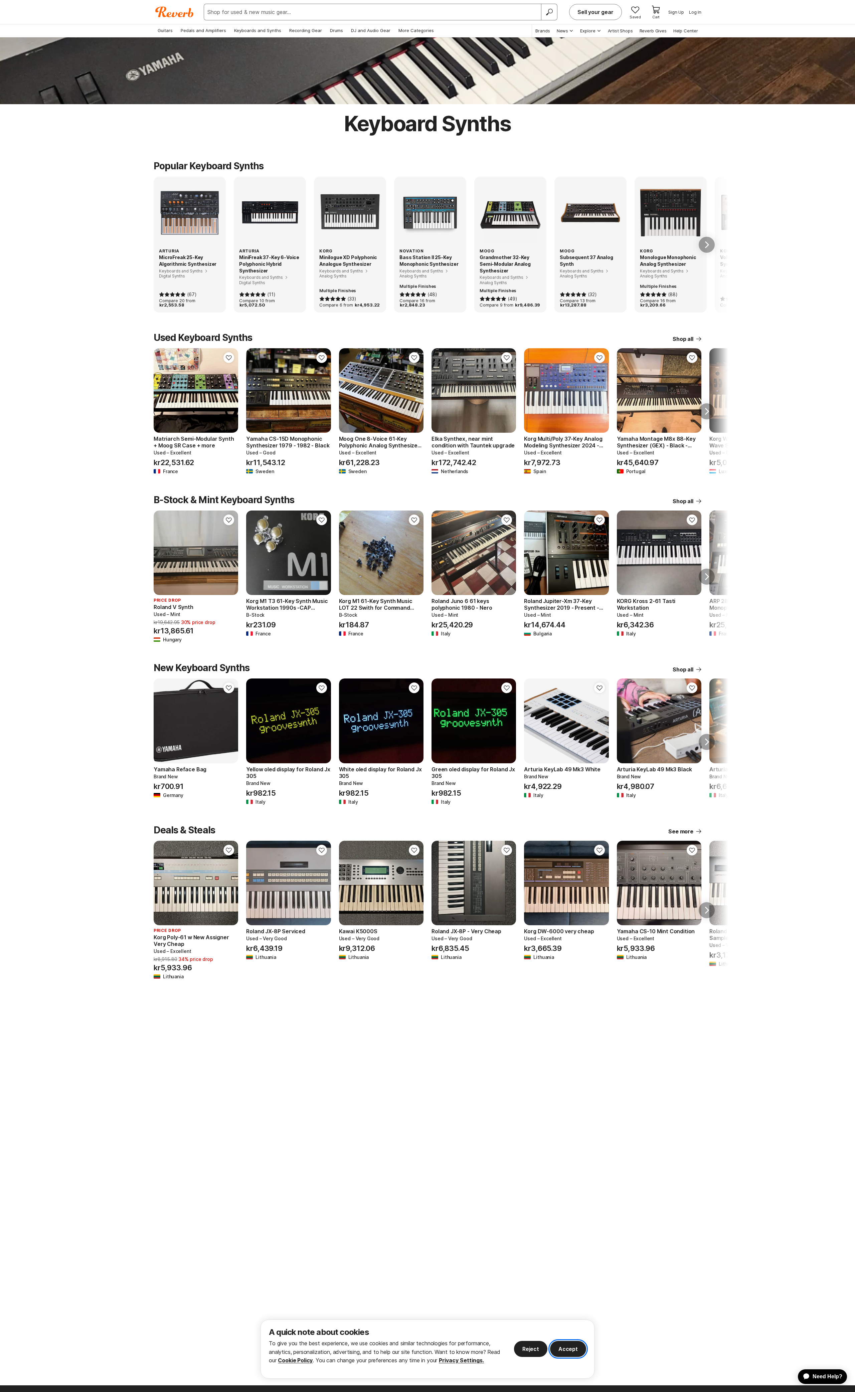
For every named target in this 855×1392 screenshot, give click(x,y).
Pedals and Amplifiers (203, 30)
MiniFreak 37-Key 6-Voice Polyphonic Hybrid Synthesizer (269, 263)
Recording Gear (305, 30)
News (562, 30)
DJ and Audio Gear (370, 30)
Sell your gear (595, 12)
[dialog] (427, 1349)
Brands (542, 30)
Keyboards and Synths (257, 30)
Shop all (683, 339)
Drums (336, 30)
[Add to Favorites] (228, 357)
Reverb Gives (653, 30)
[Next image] (228, 390)
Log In (695, 12)
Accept (568, 1349)
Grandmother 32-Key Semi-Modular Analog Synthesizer (505, 263)
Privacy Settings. (461, 1360)
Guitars (165, 30)
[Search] (549, 12)
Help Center (685, 30)
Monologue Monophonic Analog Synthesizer (668, 260)
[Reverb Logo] (174, 12)
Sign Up (676, 12)
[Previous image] (163, 390)
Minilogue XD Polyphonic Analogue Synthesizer (348, 260)
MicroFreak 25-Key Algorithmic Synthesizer (187, 260)
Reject (530, 1349)
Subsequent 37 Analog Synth (586, 260)
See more (680, 831)
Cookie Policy (295, 1360)
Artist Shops (620, 30)
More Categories (416, 30)
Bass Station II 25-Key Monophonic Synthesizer (428, 260)
